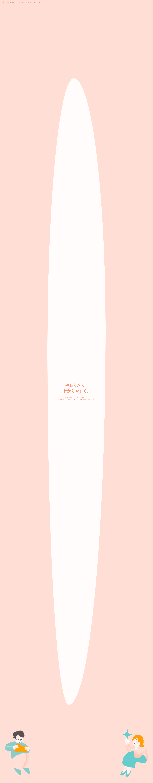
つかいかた (28, 2)
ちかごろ (35, 2)
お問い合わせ (42, 2)
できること (21, 2)
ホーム (9, 2)
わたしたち (15, 2)
